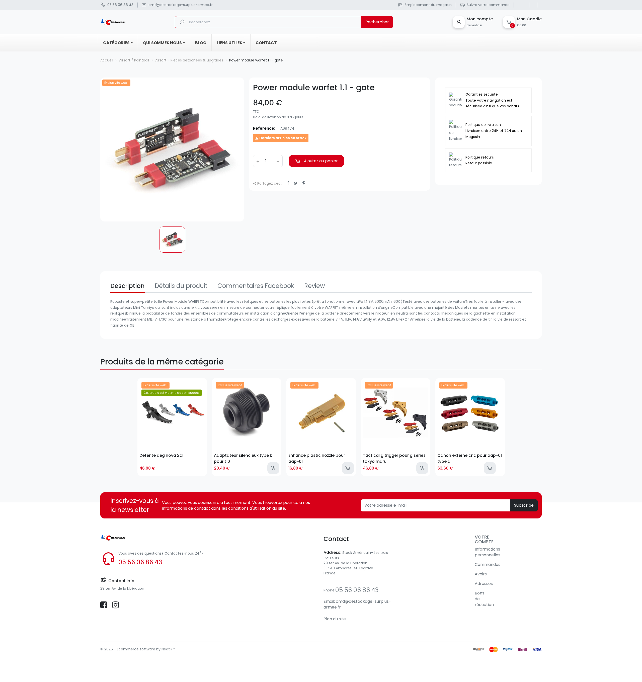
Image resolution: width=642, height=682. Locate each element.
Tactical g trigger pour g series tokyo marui (394, 458)
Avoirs (481, 574)
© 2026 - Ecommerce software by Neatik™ (137, 649)
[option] (172, 239)
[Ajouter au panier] (273, 468)
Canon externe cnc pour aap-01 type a (469, 458)
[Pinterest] (303, 183)
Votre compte (484, 539)
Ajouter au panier (321, 161)
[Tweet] (296, 183)
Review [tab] (314, 286)
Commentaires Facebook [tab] (255, 286)
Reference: (264, 128)
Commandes (487, 564)
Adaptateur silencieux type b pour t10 (243, 458)
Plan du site (335, 619)
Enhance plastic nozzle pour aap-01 (316, 458)
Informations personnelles (487, 552)
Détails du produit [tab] (181, 286)
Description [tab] (127, 286)
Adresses (484, 583)
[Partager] (288, 183)
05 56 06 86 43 (140, 562)
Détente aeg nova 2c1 (161, 455)
